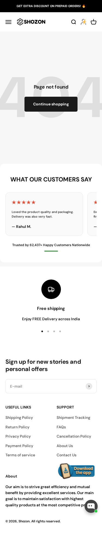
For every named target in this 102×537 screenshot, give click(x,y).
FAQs (61, 427)
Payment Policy (19, 445)
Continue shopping (51, 104)
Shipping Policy (19, 417)
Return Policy (17, 427)
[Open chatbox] (91, 506)
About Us (65, 445)
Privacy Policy (18, 436)
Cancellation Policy (74, 436)
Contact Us (66, 455)
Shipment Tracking (73, 417)
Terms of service (20, 455)
